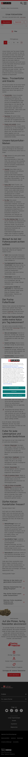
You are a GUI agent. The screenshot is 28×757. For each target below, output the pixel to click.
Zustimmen (14, 391)
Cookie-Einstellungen (14, 387)
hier (8, 381)
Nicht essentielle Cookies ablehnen (14, 395)
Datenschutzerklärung (7, 383)
